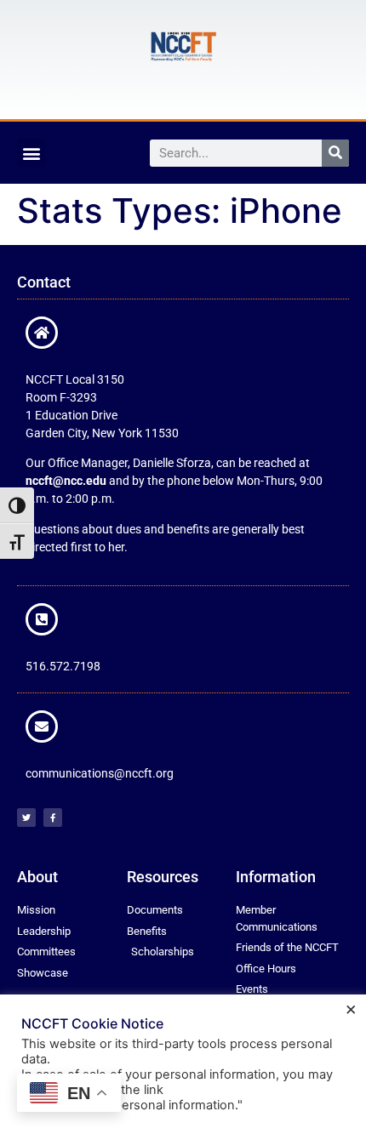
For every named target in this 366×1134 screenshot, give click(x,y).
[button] (31, 153)
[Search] (335, 153)
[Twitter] (26, 817)
